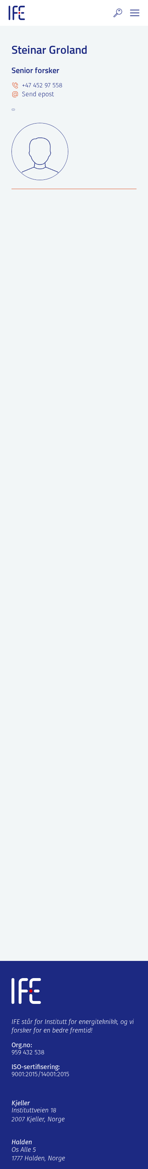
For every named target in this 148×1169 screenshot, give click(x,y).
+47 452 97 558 (41, 86)
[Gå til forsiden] (17, 13)
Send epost (37, 95)
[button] (118, 13)
